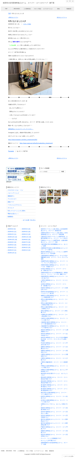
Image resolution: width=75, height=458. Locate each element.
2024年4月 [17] (12, 247)
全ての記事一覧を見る (29, 220)
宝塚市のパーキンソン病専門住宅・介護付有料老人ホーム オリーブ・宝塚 (54, 241)
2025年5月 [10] (26, 229)
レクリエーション (48, 8)
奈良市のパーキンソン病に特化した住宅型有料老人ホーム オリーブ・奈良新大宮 (54, 229)
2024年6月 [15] (12, 245)
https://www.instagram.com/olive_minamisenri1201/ (22, 139)
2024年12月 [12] (12, 237)
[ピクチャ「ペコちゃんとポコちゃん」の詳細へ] (50, 197)
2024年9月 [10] (26, 239)
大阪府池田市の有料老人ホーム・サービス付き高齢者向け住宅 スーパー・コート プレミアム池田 (54, 257)
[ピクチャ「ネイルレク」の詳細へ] (57, 197)
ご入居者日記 (27, 8)
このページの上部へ (69, 456)
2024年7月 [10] (26, 242)
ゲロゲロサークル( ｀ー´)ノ (15, 190)
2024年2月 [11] (12, 250)
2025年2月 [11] (12, 234)
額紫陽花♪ (10, 216)
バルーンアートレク (13, 193)
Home (2, 451)
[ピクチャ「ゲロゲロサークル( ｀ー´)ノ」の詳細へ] (42, 190)
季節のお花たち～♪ (13, 213)
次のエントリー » (62, 17)
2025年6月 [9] (12, 229)
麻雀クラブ (11, 202)
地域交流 (69, 8)
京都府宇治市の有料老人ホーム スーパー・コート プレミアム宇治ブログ (54, 262)
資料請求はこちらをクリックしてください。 (21, 129)
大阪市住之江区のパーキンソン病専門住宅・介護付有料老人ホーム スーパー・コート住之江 (54, 237)
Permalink (11, 151)
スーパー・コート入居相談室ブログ (51, 438)
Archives (17, 8)
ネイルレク (11, 208)
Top (6, 8)
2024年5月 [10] (26, 245)
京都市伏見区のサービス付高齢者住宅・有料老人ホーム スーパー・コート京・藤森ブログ (54, 273)
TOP (9, 13)
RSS (14, 451)
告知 (58, 8)
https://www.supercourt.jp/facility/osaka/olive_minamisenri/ (36, 143)
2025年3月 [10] (26, 231)
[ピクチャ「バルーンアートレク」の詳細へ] (50, 190)
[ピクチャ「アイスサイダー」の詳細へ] (64, 190)
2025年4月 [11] (12, 231)
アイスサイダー (12, 199)
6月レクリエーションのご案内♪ (17, 210)
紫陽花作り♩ (11, 196)
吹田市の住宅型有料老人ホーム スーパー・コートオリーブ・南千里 (28, 3)
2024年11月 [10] (26, 237)
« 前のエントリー (13, 17)
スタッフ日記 (37, 8)
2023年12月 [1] (12, 253)
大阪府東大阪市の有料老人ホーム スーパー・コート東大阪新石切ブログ (54, 323)
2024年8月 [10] (12, 242)
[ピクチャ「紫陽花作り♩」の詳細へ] (57, 190)
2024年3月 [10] (26, 247)
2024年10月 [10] (12, 239)
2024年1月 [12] (26, 250)
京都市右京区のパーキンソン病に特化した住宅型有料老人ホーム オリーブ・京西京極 (54, 233)
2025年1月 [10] (26, 234)
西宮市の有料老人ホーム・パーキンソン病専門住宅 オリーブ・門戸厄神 (54, 252)
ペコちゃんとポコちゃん (15, 205)
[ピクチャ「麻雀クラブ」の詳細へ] (42, 197)
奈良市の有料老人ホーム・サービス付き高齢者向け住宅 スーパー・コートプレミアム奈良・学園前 (54, 339)
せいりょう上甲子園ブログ (48, 440)
